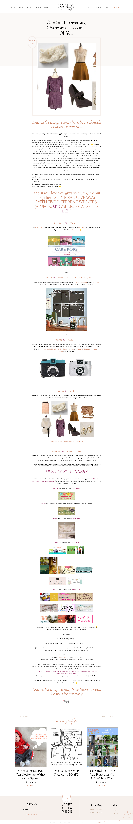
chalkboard (96, 282)
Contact (99, 7)
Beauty (21, 7)
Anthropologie (54, 441)
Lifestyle (38, 7)
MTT (83, 822)
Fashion (13, 7)
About (90, 7)
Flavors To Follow (81, 282)
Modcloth (72, 441)
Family (29, 7)
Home (46, 7)
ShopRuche (79, 441)
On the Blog (96, 805)
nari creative (77, 822)
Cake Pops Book (73, 230)
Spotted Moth (64, 441)
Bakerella (81, 227)
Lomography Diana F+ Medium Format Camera (58, 349)
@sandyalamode (62, 657)
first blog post (39, 227)
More (115, 805)
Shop (107, 7)
